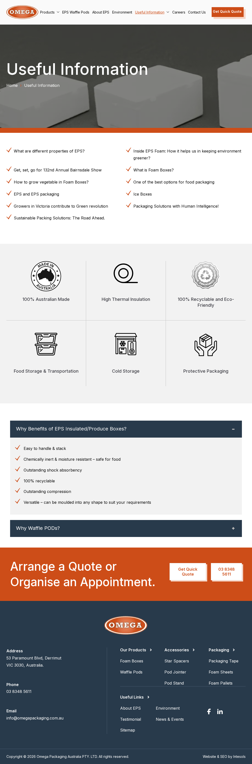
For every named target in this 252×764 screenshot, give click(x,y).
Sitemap (127, 730)
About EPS (100, 12)
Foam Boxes (131, 660)
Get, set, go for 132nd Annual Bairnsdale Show (58, 170)
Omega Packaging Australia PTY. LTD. (67, 756)
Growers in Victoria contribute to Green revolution (61, 206)
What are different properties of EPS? (49, 151)
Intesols (239, 756)
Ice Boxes (142, 194)
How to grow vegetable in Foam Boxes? (51, 182)
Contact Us (197, 12)
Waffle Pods (131, 672)
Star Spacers (176, 660)
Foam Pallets (221, 683)
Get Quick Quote (227, 11)
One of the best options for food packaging (173, 182)
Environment (122, 12)
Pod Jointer (175, 672)
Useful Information (149, 12)
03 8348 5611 (226, 572)
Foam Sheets (221, 672)
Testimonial (130, 719)
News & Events (170, 719)
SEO (223, 756)
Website (209, 756)
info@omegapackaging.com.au (34, 718)
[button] (57, 12)
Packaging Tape (223, 660)
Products (47, 12)
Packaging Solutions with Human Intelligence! (176, 206)
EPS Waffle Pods (75, 12)
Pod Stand (174, 683)
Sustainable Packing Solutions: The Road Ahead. (59, 217)
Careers (178, 12)
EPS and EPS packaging (36, 194)
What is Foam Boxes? (153, 170)
